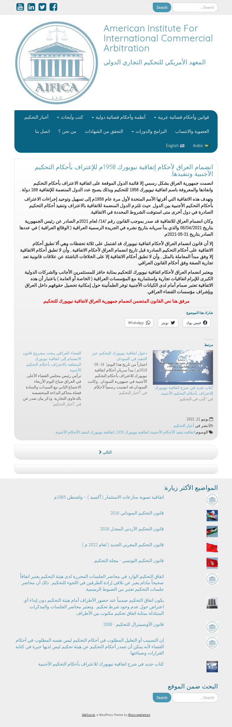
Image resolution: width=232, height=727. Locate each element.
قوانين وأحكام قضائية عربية (183, 117)
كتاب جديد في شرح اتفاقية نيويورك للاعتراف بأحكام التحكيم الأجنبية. (100, 664)
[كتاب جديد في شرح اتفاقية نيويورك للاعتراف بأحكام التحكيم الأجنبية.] (183, 367)
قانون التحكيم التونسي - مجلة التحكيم (129, 561)
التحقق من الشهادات (104, 131)
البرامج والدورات (150, 131)
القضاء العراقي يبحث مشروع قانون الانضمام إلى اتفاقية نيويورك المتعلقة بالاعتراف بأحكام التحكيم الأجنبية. (52, 361)
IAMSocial (88, 715)
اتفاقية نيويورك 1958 (132, 432)
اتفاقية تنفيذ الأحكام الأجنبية (173, 432)
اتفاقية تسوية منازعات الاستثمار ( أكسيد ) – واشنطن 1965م (109, 497)
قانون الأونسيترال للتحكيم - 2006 (133, 624)
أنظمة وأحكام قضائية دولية (119, 117)
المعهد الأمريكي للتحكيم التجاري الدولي (155, 62)
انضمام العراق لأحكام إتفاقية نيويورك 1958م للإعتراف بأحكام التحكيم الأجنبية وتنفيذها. (124, 170)
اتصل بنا (42, 131)
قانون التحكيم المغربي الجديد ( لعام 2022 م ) (123, 545)
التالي (107, 452)
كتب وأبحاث (71, 117)
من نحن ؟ (67, 131)
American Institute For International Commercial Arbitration (158, 38)
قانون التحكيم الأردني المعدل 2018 (132, 529)
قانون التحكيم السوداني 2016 (137, 513)
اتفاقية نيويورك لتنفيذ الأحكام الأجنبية (84, 432)
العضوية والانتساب (192, 131)
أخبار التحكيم (36, 117)
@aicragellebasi (139, 715)
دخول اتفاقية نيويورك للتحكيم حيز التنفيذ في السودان (119, 355)
